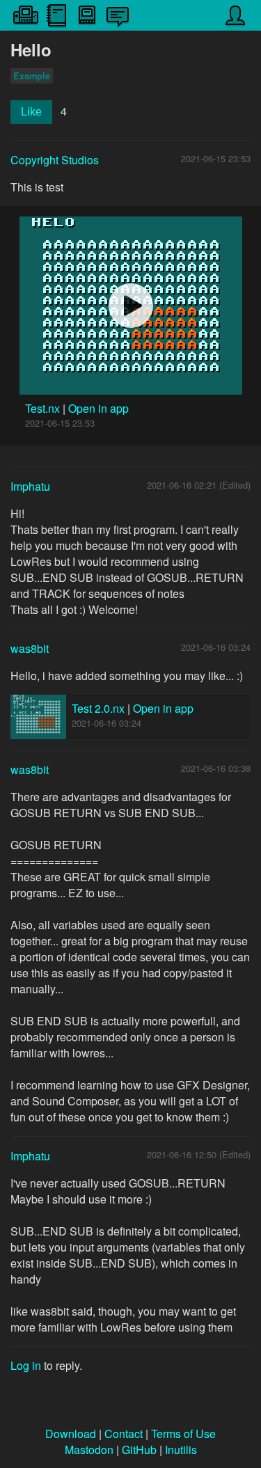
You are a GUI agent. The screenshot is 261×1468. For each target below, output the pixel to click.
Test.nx (44, 408)
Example (31, 76)
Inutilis (181, 1450)
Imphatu (30, 486)
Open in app (98, 408)
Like (31, 112)
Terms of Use (183, 1434)
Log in (25, 1365)
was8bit (29, 648)
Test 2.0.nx (98, 708)
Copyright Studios (54, 160)
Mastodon (89, 1450)
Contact (123, 1434)
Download (70, 1434)
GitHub (139, 1450)
